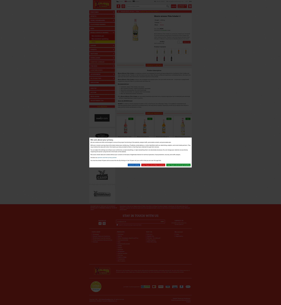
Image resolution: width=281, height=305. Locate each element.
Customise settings (134, 165)
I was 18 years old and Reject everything (153, 165)
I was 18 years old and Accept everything (178, 165)
